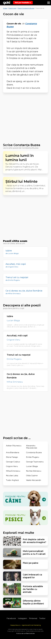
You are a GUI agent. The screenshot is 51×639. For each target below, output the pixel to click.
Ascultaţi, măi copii (17, 335)
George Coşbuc (13, 462)
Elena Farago (12, 457)
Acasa (5, 8)
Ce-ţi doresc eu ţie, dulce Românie (21, 376)
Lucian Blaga (13, 321)
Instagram (22, 618)
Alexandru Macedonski (31, 446)
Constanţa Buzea (34, 452)
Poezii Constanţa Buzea (26, 8)
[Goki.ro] (6, 2)
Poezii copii (12, 8)
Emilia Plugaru (14, 359)
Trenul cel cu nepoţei (18, 355)
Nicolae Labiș (12, 475)
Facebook (11, 618)
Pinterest (33, 618)
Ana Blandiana (12, 452)
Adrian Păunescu (13, 445)
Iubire (10, 316)
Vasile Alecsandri (33, 480)
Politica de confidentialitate (25, 633)
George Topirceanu (35, 462)
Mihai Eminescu (15, 382)
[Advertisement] (25, 119)
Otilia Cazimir (32, 475)
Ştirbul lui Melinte (21, 181)
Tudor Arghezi (12, 480)
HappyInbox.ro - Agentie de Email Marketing (25, 625)
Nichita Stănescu (33, 471)
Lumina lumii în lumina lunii (19, 157)
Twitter (42, 618)
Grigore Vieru (13, 340)
